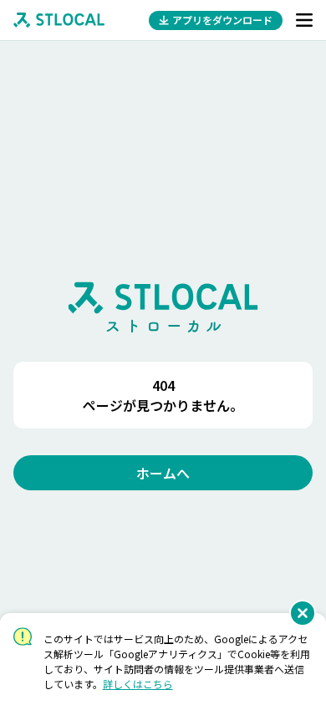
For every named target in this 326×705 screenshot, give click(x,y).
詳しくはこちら (138, 684)
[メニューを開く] (304, 20)
